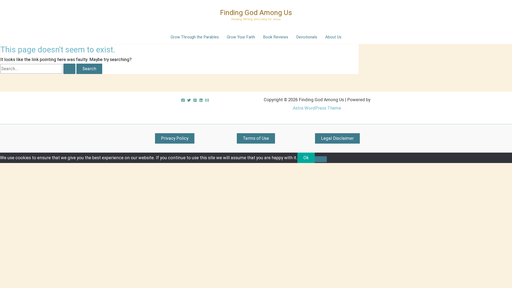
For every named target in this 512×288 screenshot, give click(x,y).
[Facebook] (183, 100)
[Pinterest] (195, 100)
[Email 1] (207, 100)
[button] (174, 138)
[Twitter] (189, 100)
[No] (321, 159)
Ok (306, 157)
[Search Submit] (69, 69)
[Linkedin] (201, 100)
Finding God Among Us (256, 13)
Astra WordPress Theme (317, 108)
